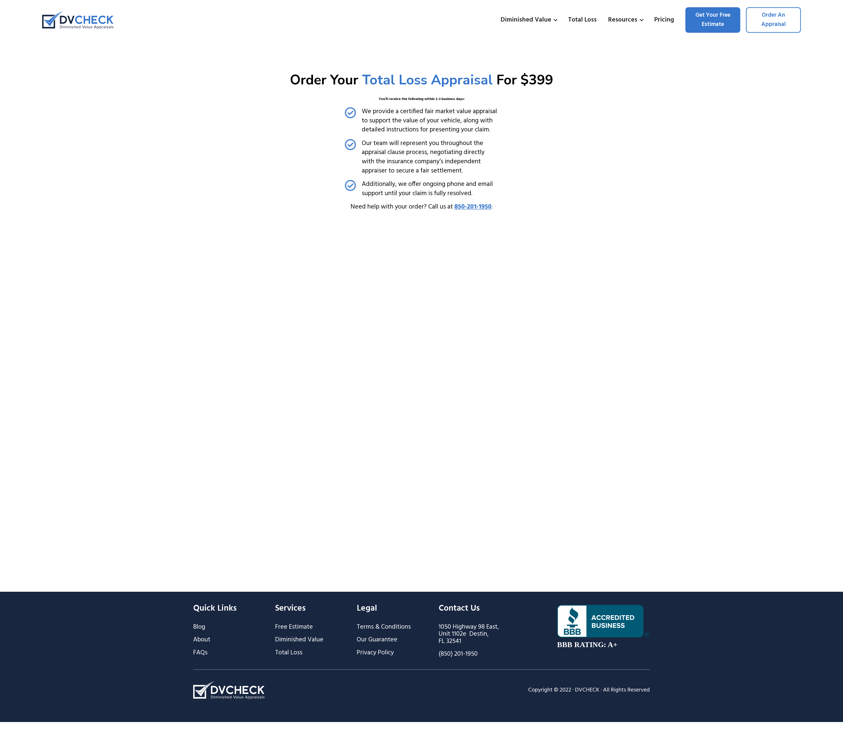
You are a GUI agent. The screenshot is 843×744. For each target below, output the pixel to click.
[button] (528, 20)
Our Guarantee (377, 640)
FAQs (200, 653)
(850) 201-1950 (458, 654)
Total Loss (582, 20)
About (201, 640)
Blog (199, 627)
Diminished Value (299, 640)
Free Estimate (294, 627)
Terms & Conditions (384, 627)
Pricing (664, 20)
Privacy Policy (375, 653)
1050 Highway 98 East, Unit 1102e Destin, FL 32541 (469, 634)
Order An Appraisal (773, 20)
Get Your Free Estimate (712, 20)
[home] (77, 20)
